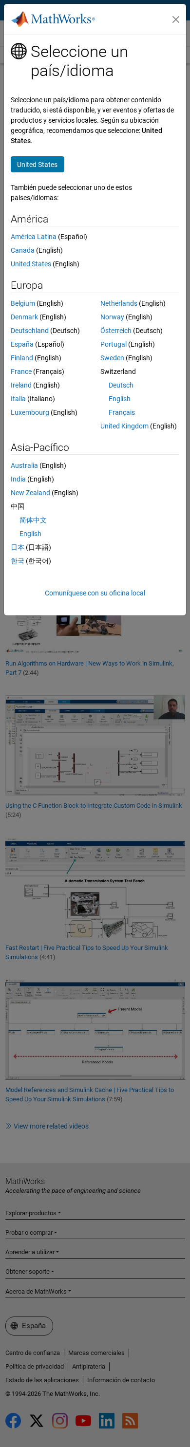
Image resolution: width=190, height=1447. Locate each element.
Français (122, 412)
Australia (24, 465)
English (120, 399)
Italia (18, 399)
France (21, 371)
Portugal (113, 344)
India (18, 479)
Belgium (23, 303)
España (22, 344)
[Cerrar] (176, 19)
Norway (112, 317)
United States (31, 264)
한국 (17, 561)
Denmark (24, 317)
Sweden (112, 358)
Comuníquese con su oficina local (95, 593)
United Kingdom (124, 426)
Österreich (116, 330)
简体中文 (33, 520)
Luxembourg (30, 412)
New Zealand (30, 493)
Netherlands (118, 303)
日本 (17, 547)
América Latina (34, 237)
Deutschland (30, 330)
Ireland (21, 385)
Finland (22, 358)
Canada (23, 250)
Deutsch (121, 385)
